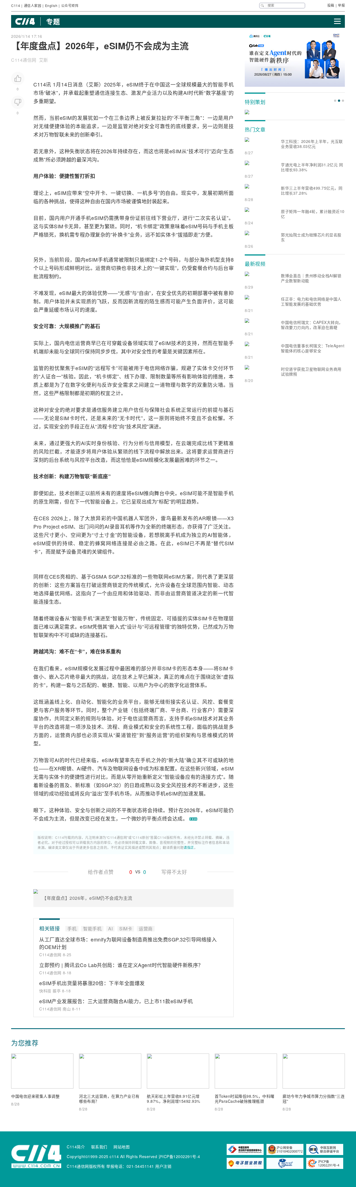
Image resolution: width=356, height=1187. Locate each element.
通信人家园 (32, 5)
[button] (335, 101)
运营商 (103, 267)
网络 (111, 543)
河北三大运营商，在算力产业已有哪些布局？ (109, 1098)
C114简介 (76, 1146)
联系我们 (99, 1146)
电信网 (152, 367)
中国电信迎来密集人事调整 (35, 1096)
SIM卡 (61, 226)
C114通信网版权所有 (86, 1166)
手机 (86, 217)
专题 (53, 21)
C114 (15, 5)
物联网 (161, 576)
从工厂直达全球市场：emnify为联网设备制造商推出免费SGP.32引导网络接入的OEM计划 (128, 943)
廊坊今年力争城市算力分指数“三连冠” (314, 1098)
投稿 (330, 5)
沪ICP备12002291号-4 (179, 1156)
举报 (341, 5)
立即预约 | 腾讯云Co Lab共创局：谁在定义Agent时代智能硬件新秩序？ (121, 964)
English (51, 5)
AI (185, 92)
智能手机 (223, 84)
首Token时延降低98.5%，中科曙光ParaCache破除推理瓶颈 (245, 1098)
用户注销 (163, 1166)
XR (57, 768)
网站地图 (121, 1146)
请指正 (189, 847)
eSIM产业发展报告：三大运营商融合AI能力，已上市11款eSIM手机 (116, 1001)
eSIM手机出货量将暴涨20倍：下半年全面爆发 (92, 983)
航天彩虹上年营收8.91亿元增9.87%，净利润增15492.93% (173, 1098)
